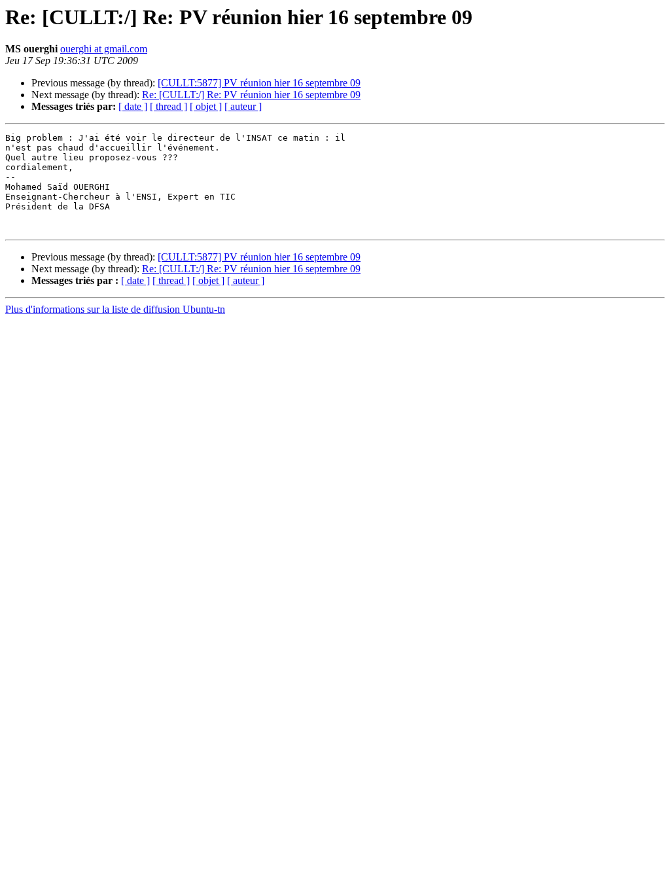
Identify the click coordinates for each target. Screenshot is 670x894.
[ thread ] (168, 106)
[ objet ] (206, 106)
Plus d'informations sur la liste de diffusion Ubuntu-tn (115, 309)
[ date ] (132, 106)
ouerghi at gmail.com (103, 48)
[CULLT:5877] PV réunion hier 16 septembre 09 (259, 82)
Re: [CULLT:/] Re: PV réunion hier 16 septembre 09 (251, 94)
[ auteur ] (243, 106)
